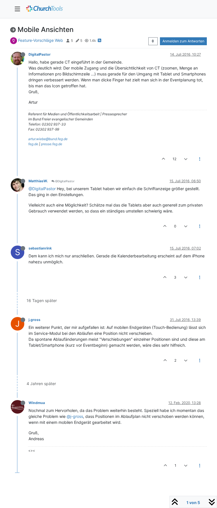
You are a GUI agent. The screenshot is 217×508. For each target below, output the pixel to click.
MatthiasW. (38, 181)
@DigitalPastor (64, 181)
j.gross (34, 320)
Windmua (37, 403)
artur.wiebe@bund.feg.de (48, 139)
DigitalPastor (40, 54)
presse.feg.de (51, 144)
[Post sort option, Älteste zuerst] (153, 41)
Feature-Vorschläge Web (40, 40)
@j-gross (75, 416)
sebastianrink (40, 248)
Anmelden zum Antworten (183, 41)
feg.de (33, 144)
